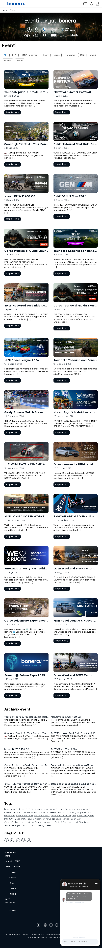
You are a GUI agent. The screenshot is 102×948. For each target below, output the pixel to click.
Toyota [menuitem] (7, 61)
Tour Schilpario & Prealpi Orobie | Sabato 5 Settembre (43, 92)
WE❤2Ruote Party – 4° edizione (27, 568)
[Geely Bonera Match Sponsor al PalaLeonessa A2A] (26, 399)
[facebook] (6, 840)
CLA (88, 809)
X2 (31, 825)
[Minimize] (96, 883)
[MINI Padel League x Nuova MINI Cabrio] (75, 607)
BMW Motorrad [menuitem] (30, 55)
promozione (28, 822)
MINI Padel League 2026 (21, 360)
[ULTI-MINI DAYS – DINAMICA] (26, 451)
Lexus (90, 813)
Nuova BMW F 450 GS (19, 196)
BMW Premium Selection (62, 809)
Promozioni (40, 822)
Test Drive (84, 822)
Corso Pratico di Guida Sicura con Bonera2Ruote (39, 251)
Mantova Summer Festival (72, 92)
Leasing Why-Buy (77, 813)
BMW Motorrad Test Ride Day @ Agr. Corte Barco (40, 305)
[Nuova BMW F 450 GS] (26, 183)
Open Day (75, 819)
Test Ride (9, 825)
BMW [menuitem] (14, 55)
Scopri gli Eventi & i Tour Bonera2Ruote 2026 (36, 144)
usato (26, 825)
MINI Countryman (85, 816)
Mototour (40, 819)
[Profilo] (97, 3)
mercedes (9, 816)
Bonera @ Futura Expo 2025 (24, 675)
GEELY (53, 813)
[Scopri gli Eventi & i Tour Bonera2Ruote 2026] (26, 131)
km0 (65, 813)
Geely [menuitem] (46, 55)
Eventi (17, 813)
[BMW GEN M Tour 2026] (75, 183)
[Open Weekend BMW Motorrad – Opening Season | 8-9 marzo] (75, 662)
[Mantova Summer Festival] (75, 79)
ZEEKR (12, 888)
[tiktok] (29, 840)
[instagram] (23, 840)
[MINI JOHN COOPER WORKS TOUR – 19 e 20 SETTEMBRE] (26, 503)
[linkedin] (12, 840)
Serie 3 (58, 822)
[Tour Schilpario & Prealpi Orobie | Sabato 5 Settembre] (26, 79)
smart (75, 822)
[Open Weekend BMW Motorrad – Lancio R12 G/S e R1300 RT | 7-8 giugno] (75, 555)
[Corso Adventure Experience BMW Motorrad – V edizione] (26, 607)
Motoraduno (27, 819)
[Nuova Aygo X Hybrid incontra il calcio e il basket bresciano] (75, 399)
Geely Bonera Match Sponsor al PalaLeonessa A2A (41, 412)
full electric (43, 813)
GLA (60, 813)
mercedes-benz (24, 816)
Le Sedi (12, 910)
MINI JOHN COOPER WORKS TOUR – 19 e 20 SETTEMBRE (44, 516)
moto (17, 819)
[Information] (92, 883)
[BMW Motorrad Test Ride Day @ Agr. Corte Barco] (26, 292)
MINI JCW (8, 819)
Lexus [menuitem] (57, 55)
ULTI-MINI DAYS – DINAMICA (24, 464)
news (48, 819)
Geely (13, 883)
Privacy (25, 935)
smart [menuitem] (93, 55)
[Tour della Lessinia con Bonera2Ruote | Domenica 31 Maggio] (75, 238)
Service (67, 822)
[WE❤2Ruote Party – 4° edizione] (26, 555)
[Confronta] (85, 3)
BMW (17, 861)
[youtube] (18, 840)
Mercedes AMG (42, 816)
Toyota (18, 825)
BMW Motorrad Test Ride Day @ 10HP (73, 733)
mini (74, 816)
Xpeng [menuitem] (20, 61)
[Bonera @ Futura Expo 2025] (26, 662)
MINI (7, 866)
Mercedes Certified (61, 816)
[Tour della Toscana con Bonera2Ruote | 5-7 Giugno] (75, 347)
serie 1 (50, 822)
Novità (66, 819)
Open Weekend (12, 822)
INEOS (13, 894)
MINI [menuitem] (82, 55)
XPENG (12, 877)
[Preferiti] (91, 3)
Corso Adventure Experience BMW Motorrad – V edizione (45, 620)
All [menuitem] (5, 55)
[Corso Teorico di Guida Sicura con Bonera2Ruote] (75, 292)
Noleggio (56, 819)
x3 (35, 825)
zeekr (48, 825)
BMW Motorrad (10, 901)
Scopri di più (11, 112)
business (80, 809)
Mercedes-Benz (10, 854)
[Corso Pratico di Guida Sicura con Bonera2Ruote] (26, 238)
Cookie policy (37, 935)
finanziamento (29, 813)
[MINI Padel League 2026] (26, 347)
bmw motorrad (41, 809)
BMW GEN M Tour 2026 (69, 196)
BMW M (29, 809)
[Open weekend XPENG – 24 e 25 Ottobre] (75, 451)
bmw (6, 809)
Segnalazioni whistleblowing (59, 935)
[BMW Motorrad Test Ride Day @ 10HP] (75, 131)
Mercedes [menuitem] (70, 55)
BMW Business (17, 809)
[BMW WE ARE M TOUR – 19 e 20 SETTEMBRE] (75, 503)
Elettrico (8, 813)
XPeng (41, 825)
